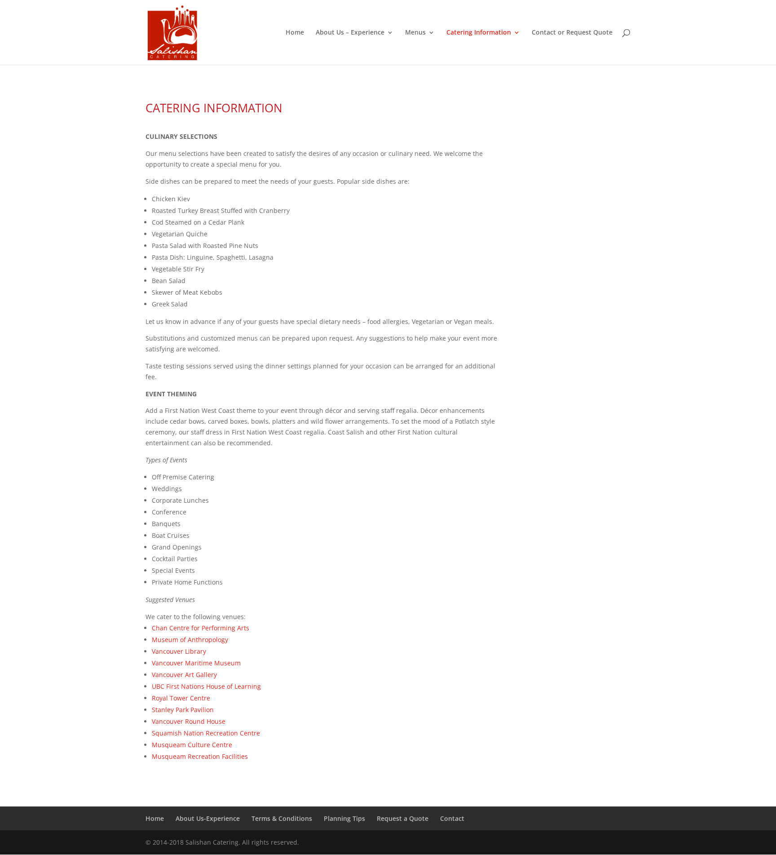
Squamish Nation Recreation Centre (206, 733)
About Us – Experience (350, 32)
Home (295, 32)
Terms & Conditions (281, 818)
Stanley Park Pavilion (183, 709)
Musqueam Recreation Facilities (200, 756)
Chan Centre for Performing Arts (200, 628)
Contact (452, 818)
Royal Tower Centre (181, 698)
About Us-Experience (208, 818)
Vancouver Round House (188, 721)
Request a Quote (402, 818)
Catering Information (478, 32)
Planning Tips (344, 818)
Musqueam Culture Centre (192, 744)
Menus (415, 32)
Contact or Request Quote (572, 32)
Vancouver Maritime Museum (196, 663)
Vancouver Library (179, 651)
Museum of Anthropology (190, 639)
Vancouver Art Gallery (184, 674)
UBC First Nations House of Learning (206, 686)
